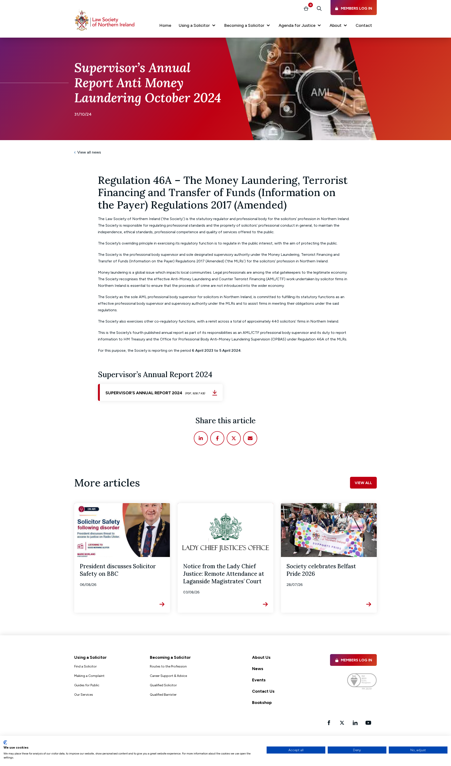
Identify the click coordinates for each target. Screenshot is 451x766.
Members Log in (356, 660)
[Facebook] (217, 438)
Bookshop (262, 702)
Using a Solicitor (90, 657)
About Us (261, 657)
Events (259, 680)
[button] (198, 26)
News (257, 668)
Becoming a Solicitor (170, 657)
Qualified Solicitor (163, 685)
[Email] (250, 438)
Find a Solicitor (85, 666)
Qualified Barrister (163, 695)
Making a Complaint (89, 676)
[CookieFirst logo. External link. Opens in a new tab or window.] (5, 742)
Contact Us (263, 691)
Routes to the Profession (168, 666)
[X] (234, 438)
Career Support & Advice (168, 676)
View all (363, 483)
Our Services (83, 695)
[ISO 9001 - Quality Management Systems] (362, 681)
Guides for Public (86, 685)
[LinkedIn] (201, 438)
